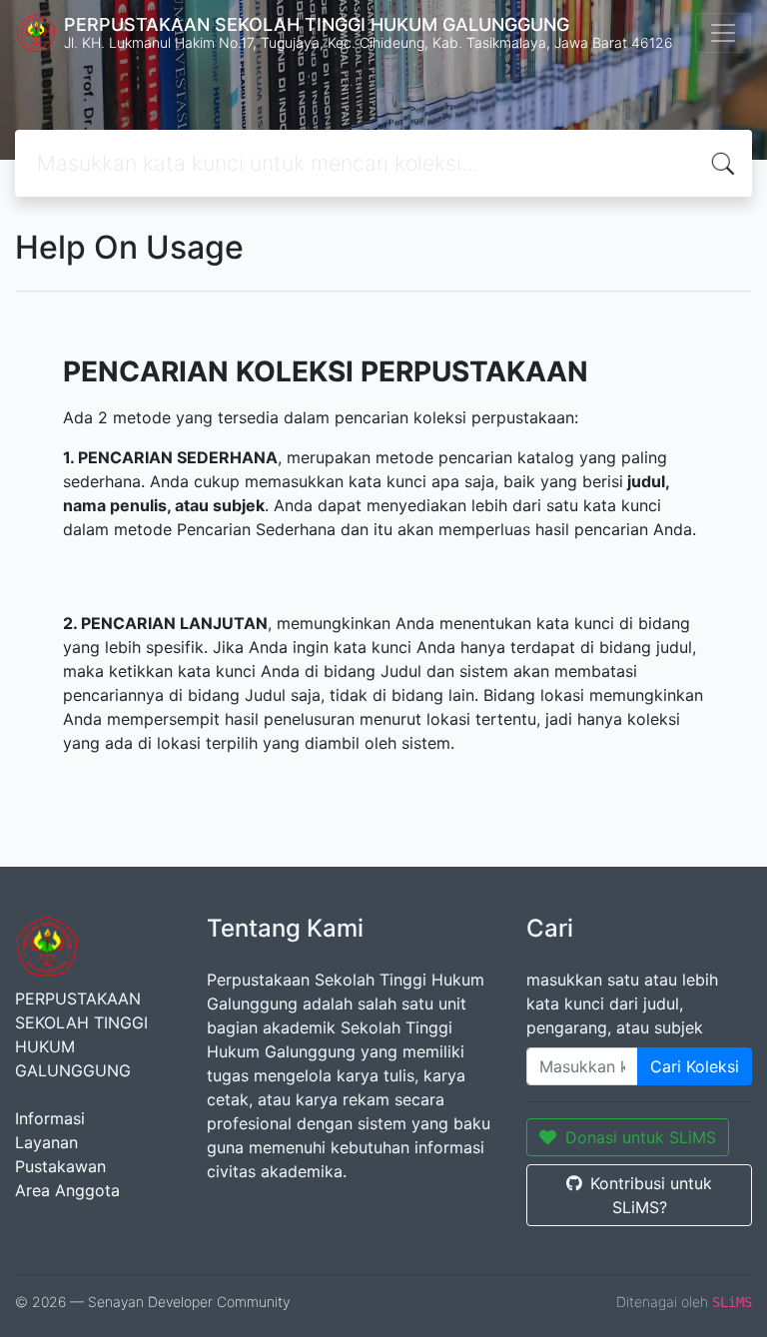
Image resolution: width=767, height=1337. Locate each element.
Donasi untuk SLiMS (640, 1137)
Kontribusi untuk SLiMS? (651, 1195)
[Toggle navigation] (723, 33)
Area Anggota (67, 1190)
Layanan (46, 1142)
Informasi (50, 1118)
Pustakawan (60, 1166)
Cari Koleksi (694, 1066)
